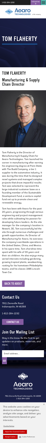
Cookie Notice (8, 426)
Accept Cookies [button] (10, 437)
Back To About (13, 283)
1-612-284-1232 (23, 399)
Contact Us (13, 322)
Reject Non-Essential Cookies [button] (15, 432)
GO (4, 360)
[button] (27, 437)
